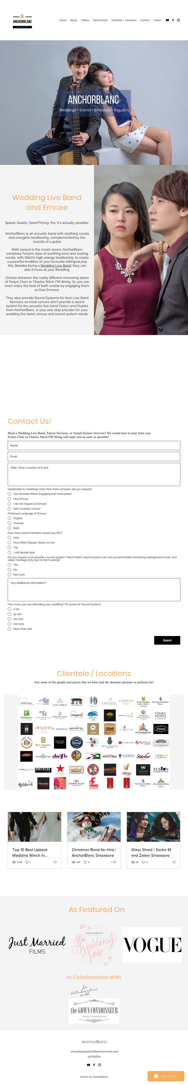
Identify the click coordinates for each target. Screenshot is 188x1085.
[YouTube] (167, 20)
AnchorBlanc (94, 1042)
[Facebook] (173, 20)
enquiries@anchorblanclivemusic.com (95, 1051)
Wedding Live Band (55, 265)
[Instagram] (178, 20)
